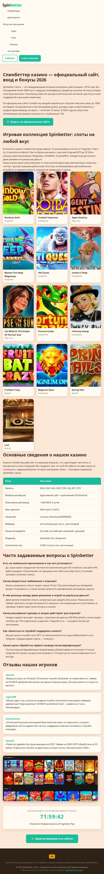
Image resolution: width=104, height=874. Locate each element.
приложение (13, 17)
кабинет (10, 58)
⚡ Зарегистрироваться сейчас (52, 838)
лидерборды (13, 10)
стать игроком (30, 58)
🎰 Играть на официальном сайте (28, 121)
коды (13, 30)
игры (13, 37)
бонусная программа (13, 24)
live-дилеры (14, 51)
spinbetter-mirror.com (74, 870)
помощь (13, 44)
